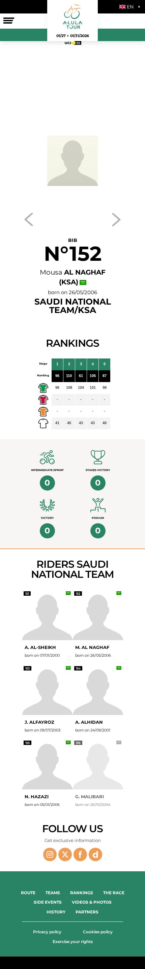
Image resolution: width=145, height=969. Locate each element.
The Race (113, 892)
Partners (87, 911)
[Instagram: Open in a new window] (50, 854)
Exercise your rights (73, 941)
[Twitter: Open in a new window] (65, 854)
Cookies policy (98, 931)
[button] (128, 6)
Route (28, 892)
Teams (53, 892)
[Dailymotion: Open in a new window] (95, 854)
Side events (48, 902)
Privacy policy (47, 931)
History (56, 911)
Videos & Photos (92, 902)
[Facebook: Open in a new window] (80, 854)
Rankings (81, 892)
